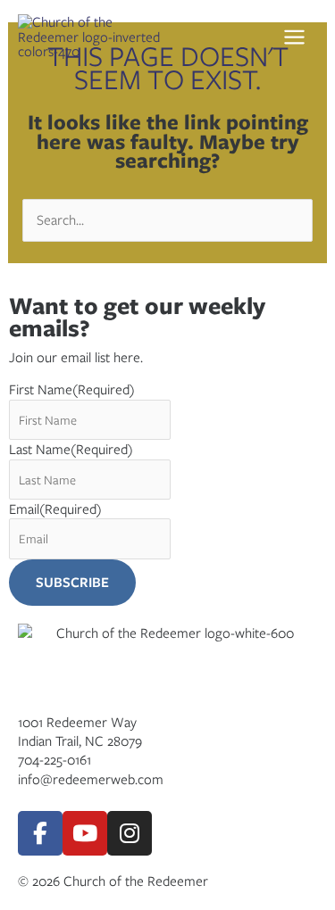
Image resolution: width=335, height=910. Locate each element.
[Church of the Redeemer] (94, 36)
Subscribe (72, 582)
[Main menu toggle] (299, 36)
